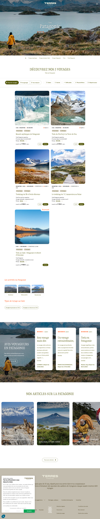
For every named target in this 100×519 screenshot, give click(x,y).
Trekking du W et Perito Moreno (28, 194)
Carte (39, 144)
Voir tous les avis (10, 361)
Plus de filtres (80, 82)
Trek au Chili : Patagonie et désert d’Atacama (28, 254)
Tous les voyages (12, 82)
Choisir (18, 511)
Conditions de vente (83, 506)
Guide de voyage (61, 513)
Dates (49, 82)
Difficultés (69, 82)
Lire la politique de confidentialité (10, 505)
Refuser (7, 511)
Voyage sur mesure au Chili (30, 307)
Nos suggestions (38, 500)
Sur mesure (36, 82)
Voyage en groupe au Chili (13, 307)
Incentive (78, 500)
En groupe (25, 82)
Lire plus (39, 360)
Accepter (29, 511)
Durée (58, 82)
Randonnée (39, 295)
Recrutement (81, 509)
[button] (3, 516)
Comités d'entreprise (67, 500)
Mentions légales (61, 506)
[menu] (97, 4)
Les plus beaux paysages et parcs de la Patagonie (17, 440)
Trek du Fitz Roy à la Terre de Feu (64, 134)
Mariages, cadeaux (53, 500)
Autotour (12, 294)
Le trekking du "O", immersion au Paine (66, 194)
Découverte (25, 294)
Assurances (59, 509)
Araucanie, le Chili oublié (49, 441)
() (60, 32)
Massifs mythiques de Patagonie (28, 134)
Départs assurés (93, 82)
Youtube (41, 510)
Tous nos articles (49, 460)
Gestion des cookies (83, 513)
